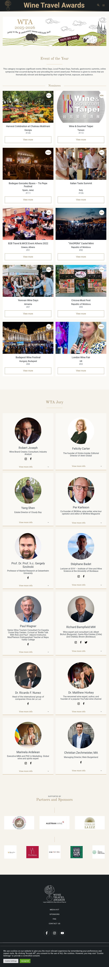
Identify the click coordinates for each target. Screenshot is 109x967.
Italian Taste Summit (81, 183)
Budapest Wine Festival (28, 357)
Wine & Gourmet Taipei (81, 126)
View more (28, 139)
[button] (98, 5)
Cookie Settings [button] (11, 961)
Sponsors (55, 914)
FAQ (54, 919)
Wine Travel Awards (54, 5)
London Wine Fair (81, 357)
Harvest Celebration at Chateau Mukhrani (28, 126)
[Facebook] (47, 933)
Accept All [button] (25, 961)
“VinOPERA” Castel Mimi (81, 243)
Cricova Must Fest (81, 300)
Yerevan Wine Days (28, 300)
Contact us (54, 924)
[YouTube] (62, 933)
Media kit (54, 910)
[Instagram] (54, 933)
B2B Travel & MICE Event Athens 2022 (28, 243)
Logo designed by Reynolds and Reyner (54, 902)
